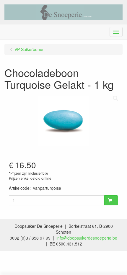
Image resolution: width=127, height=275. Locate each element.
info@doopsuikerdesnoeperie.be (86, 238)
